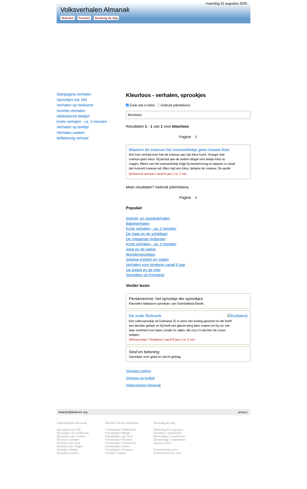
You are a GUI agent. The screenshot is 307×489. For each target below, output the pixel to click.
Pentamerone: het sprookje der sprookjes (166, 300)
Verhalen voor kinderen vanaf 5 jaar (155, 265)
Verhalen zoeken (71, 133)
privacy (242, 412)
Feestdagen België (117, 433)
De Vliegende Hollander (146, 239)
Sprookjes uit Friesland (145, 275)
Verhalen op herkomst (75, 105)
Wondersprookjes (140, 254)
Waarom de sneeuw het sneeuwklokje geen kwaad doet (182, 161)
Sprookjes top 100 (72, 100)
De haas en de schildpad (146, 234)
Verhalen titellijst (67, 449)
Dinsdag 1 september (168, 433)
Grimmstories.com (166, 449)
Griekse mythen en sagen (147, 259)
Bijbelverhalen (138, 224)
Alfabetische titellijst (73, 116)
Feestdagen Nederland (120, 429)
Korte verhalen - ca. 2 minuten (151, 229)
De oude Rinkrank (180, 327)
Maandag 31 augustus (168, 429)
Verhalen (67, 18)
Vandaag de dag (106, 18)
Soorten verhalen (71, 111)
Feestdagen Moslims (119, 439)
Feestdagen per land (119, 436)
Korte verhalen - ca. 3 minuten (82, 122)
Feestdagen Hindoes (119, 449)
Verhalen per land (68, 443)
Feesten (84, 18)
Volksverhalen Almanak (143, 385)
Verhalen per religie (69, 446)
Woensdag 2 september (169, 436)
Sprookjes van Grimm (71, 436)
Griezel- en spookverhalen (148, 218)
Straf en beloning (155, 354)
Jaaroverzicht (162, 443)
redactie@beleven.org (72, 412)
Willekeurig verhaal (72, 138)
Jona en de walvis (141, 249)
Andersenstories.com (167, 453)
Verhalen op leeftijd (73, 127)
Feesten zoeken (115, 453)
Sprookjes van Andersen (73, 433)
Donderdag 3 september (170, 439)
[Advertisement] (153, 56)
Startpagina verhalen (74, 94)
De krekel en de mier (143, 270)
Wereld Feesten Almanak (121, 423)
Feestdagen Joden (117, 446)
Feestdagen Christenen (120, 443)
